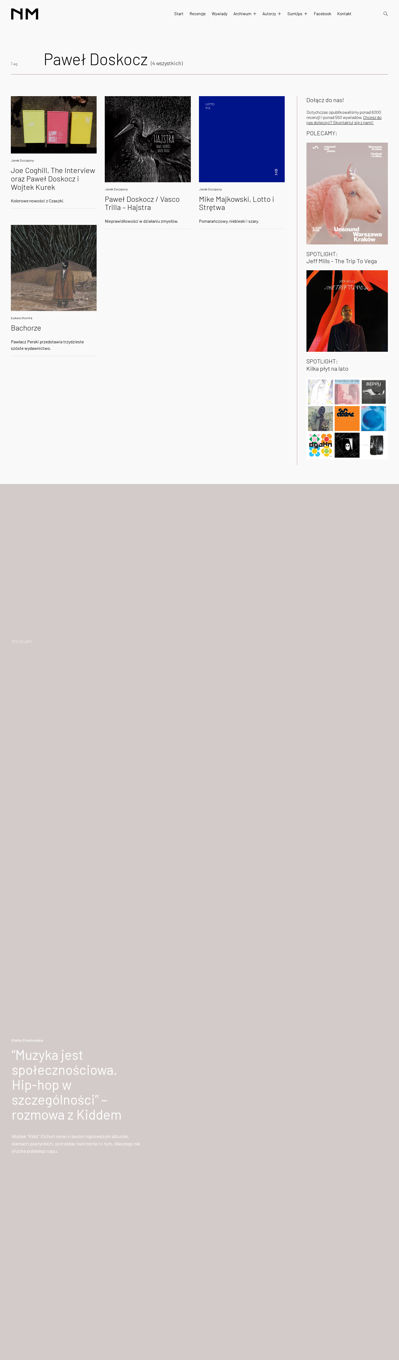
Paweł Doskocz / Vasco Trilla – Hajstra (142, 203)
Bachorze (26, 327)
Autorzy (269, 13)
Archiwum (242, 13)
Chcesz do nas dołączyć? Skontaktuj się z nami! (344, 120)
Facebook (322, 13)
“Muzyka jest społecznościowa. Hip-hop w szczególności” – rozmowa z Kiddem (67, 1084)
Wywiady (219, 13)
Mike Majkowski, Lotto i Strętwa (236, 203)
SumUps (294, 13)
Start (178, 13)
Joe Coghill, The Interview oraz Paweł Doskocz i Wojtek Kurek (53, 178)
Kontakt (344, 13)
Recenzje (197, 13)
